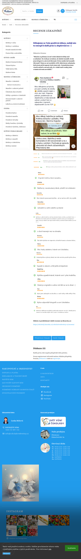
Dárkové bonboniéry (13, 85)
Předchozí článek (42, 338)
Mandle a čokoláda (12, 77)
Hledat (39, 11)
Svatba (6, 108)
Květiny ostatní (11, 146)
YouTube (47, 399)
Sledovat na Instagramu (18, 538)
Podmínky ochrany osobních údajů (18, 390)
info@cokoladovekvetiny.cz (17, 433)
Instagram (48, 395)
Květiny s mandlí (12, 139)
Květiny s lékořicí (12, 135)
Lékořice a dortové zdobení (15, 104)
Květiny (7, 38)
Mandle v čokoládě (12, 81)
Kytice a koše (9, 57)
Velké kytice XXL (11, 69)
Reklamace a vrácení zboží (14, 376)
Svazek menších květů (13, 50)
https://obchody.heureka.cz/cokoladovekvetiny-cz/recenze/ (53, 324)
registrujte (56, 358)
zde (50, 549)
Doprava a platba (68, 2)
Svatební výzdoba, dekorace (16, 127)
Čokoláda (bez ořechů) (14, 92)
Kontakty (44, 380)
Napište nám (7, 379)
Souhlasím (72, 548)
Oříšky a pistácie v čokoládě (16, 95)
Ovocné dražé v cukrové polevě (14, 100)
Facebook (47, 392)
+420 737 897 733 (12, 428)
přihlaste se (43, 358)
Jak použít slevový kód (12, 383)
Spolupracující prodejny (13, 393)
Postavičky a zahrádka (14, 53)
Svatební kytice (11, 113)
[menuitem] (7, 19)
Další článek (58, 338)
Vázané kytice (10, 65)
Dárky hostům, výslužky (14, 123)
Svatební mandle (12, 116)
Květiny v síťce (11, 43)
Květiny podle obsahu (13, 131)
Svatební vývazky (12, 120)
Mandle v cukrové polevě (14, 88)
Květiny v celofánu (12, 46)
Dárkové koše (10, 72)
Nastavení (6, 553)
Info (42, 377)
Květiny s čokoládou (13, 142)
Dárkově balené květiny (14, 62)
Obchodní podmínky (11, 386)
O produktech (46, 373)
